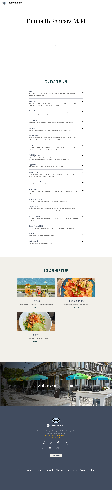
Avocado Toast (33, 145)
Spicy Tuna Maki (34, 233)
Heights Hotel (91, 3)
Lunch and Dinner (75, 300)
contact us (56, 455)
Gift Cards (71, 470)
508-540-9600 (101, 3)
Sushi (36, 334)
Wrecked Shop (80, 3)
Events (52, 3)
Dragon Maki (33, 189)
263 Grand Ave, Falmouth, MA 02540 (56, 435)
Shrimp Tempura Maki (36, 226)
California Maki (34, 241)
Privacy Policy (95, 487)
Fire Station (32, 128)
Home (40, 3)
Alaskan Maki (33, 120)
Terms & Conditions (105, 487)
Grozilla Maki (33, 111)
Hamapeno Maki (34, 172)
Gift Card (71, 3)
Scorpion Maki (33, 207)
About (58, 3)
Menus (46, 3)
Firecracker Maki (34, 135)
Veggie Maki (33, 165)
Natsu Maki (32, 101)
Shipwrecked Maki (34, 216)
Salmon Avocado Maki (36, 182)
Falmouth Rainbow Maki (36, 199)
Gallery (64, 3)
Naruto (31, 91)
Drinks (36, 300)
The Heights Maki (34, 155)
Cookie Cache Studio (26, 487)
